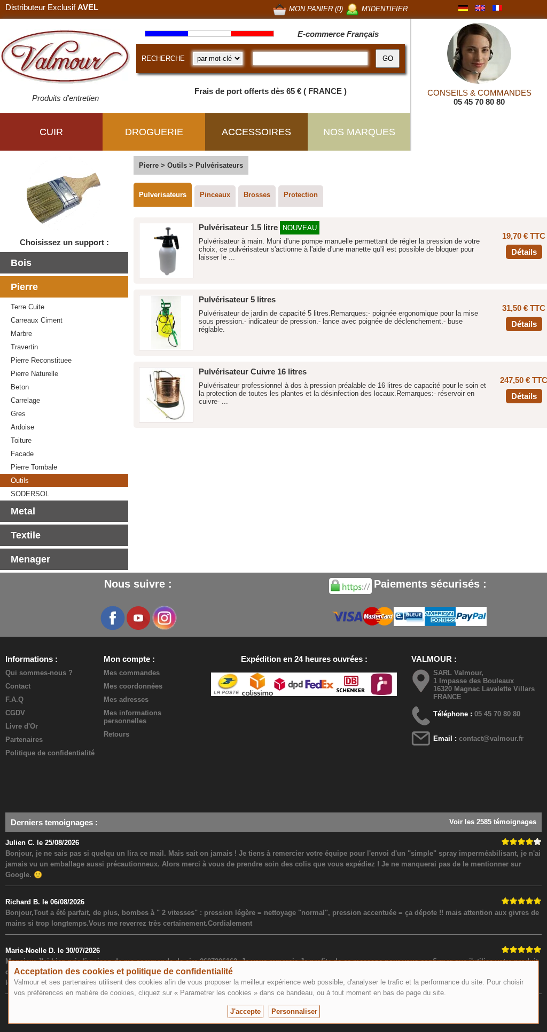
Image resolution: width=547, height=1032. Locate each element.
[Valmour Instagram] (164, 618)
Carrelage (25, 400)
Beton (20, 387)
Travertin (24, 347)
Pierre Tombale (34, 467)
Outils (20, 480)
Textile (26, 535)
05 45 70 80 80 (479, 101)
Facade (22, 454)
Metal (23, 511)
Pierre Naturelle (34, 374)
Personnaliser (294, 1011)
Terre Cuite (27, 307)
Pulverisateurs (162, 195)
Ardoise (22, 427)
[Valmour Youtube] (138, 618)
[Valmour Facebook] (113, 618)
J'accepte (245, 1011)
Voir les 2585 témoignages (492, 822)
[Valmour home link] (65, 58)
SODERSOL (30, 494)
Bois (21, 262)
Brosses (257, 195)
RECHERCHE (163, 58)
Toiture (21, 440)
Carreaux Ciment (36, 320)
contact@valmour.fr (491, 738)
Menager (30, 559)
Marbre (21, 334)
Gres (18, 414)
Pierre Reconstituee (41, 360)
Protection (301, 195)
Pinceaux (215, 195)
